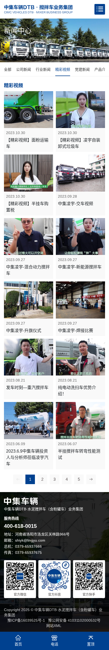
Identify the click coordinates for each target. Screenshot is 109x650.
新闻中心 (22, 55)
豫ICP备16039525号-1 (26, 620)
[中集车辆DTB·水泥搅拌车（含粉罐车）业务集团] (38, 9)
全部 (7, 69)
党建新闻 (82, 69)
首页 (7, 55)
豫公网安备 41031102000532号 (74, 620)
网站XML (53, 626)
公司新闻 (23, 69)
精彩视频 (41, 55)
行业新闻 (43, 69)
